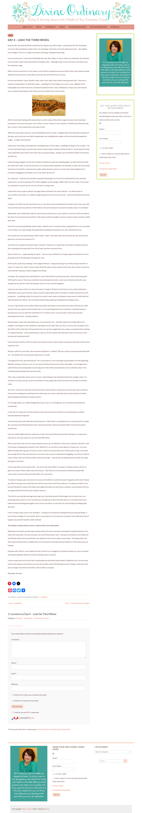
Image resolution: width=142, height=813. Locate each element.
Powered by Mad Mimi (108, 169)
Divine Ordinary (27, 809)
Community (50, 27)
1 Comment (43, 597)
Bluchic (46, 809)
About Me (27, 27)
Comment (15, 639)
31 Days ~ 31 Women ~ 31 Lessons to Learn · (32, 618)
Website (14, 684)
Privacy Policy (104, 163)
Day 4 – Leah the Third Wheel (28, 39)
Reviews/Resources (77, 27)
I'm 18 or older (108, 148)
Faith (38, 27)
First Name (103, 138)
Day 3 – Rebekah (15, 603)
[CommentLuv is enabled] (23, 719)
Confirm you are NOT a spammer (26, 712)
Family (62, 27)
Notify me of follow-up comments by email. (30, 695)
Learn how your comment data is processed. (53, 729)
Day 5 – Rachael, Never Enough (77, 603)
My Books (115, 27)
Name (14, 663)
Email (14, 673)
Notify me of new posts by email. (26, 701)
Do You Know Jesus (98, 27)
